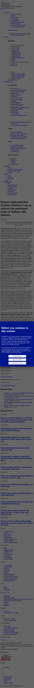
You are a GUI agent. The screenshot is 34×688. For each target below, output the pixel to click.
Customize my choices (17, 363)
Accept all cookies (17, 356)
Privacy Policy (16, 351)
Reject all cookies (17, 359)
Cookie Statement (5, 351)
